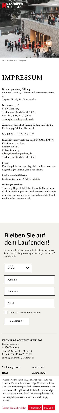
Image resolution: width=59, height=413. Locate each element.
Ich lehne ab (35, 407)
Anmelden (17, 321)
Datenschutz (15, 312)
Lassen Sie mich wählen (14, 408)
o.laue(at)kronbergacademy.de (17, 153)
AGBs (27, 312)
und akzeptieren (25, 312)
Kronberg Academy (9, 60)
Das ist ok (49, 407)
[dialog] (29, 394)
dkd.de (36, 179)
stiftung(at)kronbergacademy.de (18, 119)
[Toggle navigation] (55, 6)
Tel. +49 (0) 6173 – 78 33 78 (17, 351)
